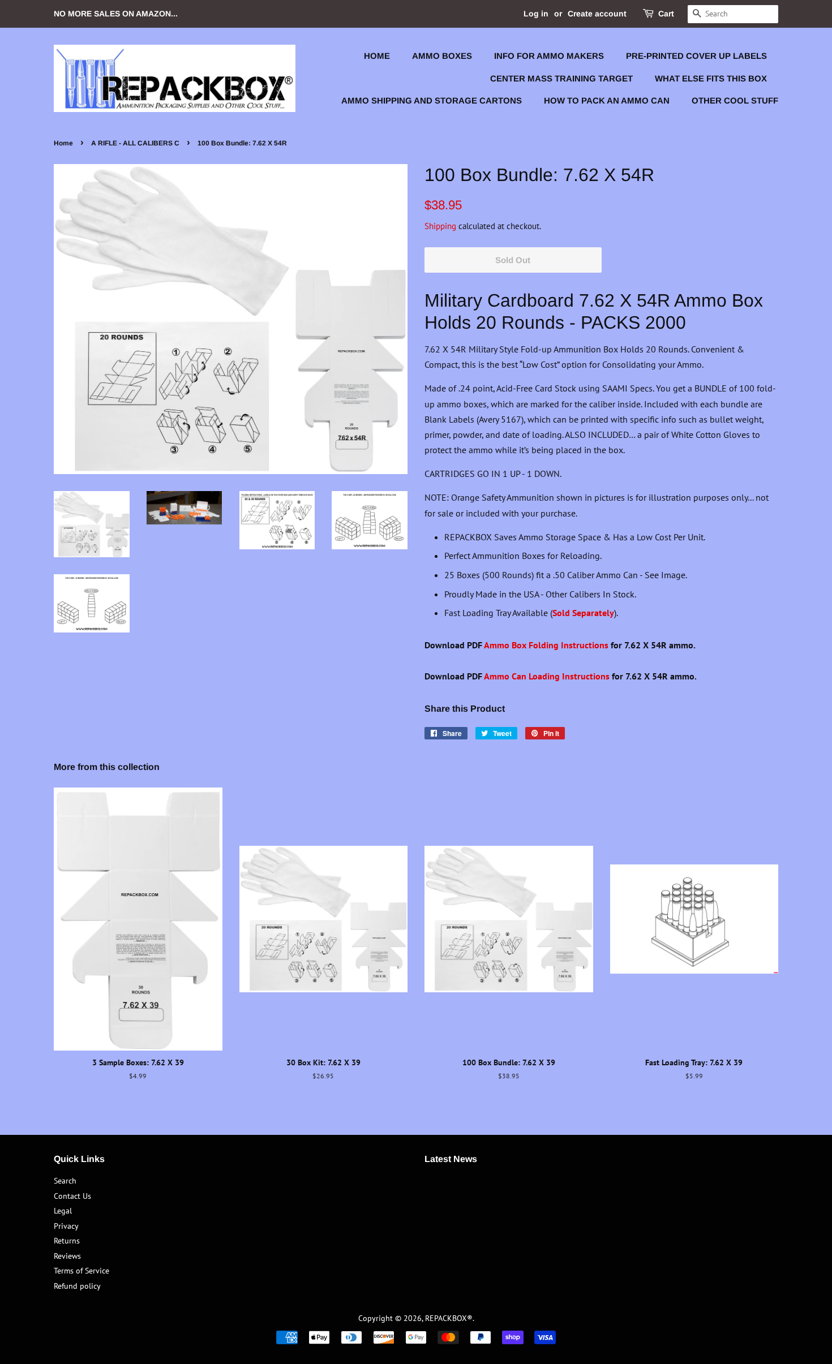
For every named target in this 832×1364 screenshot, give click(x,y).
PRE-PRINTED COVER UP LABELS (696, 56)
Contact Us (72, 1196)
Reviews (67, 1256)
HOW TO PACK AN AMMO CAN (607, 100)
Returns (67, 1241)
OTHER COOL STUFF (735, 100)
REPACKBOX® (449, 1318)
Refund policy (77, 1286)
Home (63, 143)
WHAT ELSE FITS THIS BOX (711, 78)
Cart (666, 13)
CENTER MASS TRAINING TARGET (561, 78)
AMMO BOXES (442, 56)
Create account (597, 13)
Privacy (66, 1226)
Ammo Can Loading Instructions (547, 676)
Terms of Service (81, 1271)
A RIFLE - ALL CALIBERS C (135, 143)
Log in (536, 13)
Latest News (450, 1159)
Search (65, 1181)
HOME (377, 56)
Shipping (440, 226)
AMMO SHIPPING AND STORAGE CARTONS (431, 100)
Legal (63, 1211)
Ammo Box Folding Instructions (546, 645)
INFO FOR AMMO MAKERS (549, 56)
